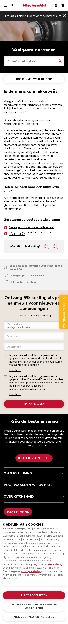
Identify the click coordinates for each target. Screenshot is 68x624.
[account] (56, 5)
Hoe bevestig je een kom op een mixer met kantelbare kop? (31, 233)
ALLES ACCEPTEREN (34, 595)
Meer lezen (15, 370)
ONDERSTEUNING (18, 473)
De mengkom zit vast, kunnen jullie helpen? (31, 227)
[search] (12, 5)
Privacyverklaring (41, 315)
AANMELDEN (36, 404)
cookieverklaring (53, 564)
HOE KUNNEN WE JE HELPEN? (34, 79)
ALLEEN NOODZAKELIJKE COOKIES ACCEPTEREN (34, 606)
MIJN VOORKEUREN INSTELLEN (34, 617)
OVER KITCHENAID (19, 496)
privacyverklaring (31, 571)
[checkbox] (5, 356)
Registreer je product (34, 458)
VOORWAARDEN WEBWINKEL (28, 485)
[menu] (5, 5)
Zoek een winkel (18, 511)
